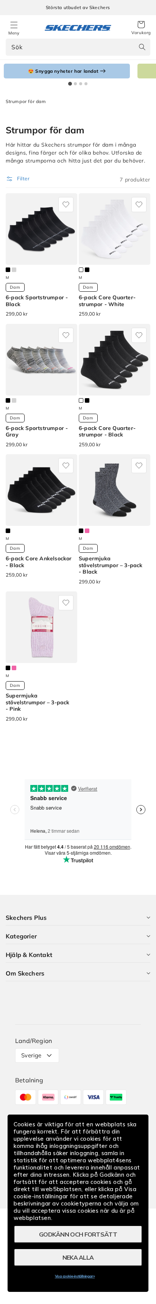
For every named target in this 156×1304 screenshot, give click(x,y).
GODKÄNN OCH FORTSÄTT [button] (78, 1234)
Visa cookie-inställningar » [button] (75, 1276)
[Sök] (142, 47)
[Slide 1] (70, 84)
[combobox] (78, 47)
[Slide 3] (80, 83)
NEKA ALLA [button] (78, 1257)
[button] (141, 28)
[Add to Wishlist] (65, 204)
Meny (13, 33)
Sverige (31, 1055)
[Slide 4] (85, 83)
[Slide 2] (75, 83)
